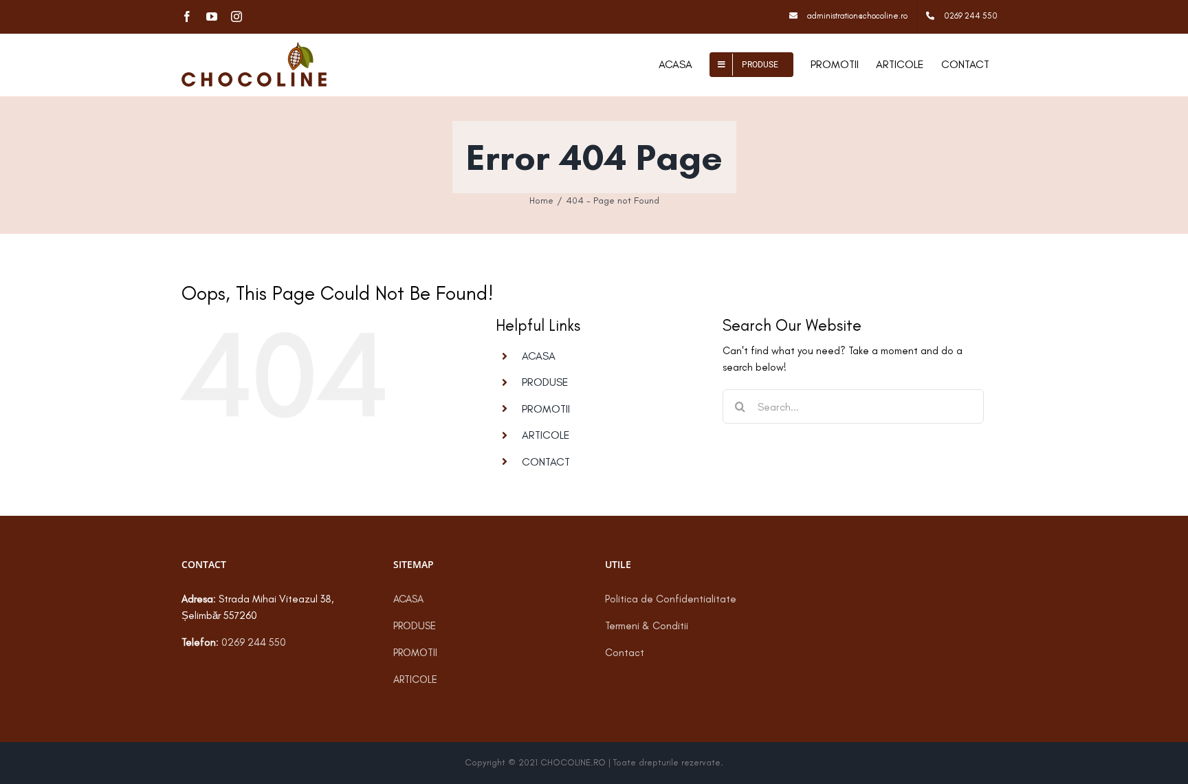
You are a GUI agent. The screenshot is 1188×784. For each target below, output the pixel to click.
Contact (624, 652)
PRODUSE (545, 382)
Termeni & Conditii (646, 626)
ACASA (539, 355)
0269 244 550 (253, 642)
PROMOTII (546, 408)
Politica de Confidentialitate (670, 599)
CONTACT (546, 461)
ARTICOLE (546, 435)
